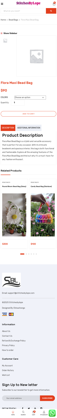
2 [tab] (26, 254)
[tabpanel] (14, 215)
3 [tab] (28, 254)
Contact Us (7, 336)
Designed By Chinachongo (13, 308)
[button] (54, 4)
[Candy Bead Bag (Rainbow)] (43, 214)
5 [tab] (33, 254)
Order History (8, 370)
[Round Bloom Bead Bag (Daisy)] (14, 214)
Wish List (6, 375)
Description (8, 128)
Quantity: (5, 102)
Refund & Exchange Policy (14, 341)
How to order (8, 350)
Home (3, 20)
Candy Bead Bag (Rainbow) (41, 186)
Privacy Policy (8, 345)
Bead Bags (13, 20)
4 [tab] (31, 254)
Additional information (28, 128)
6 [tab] (36, 254)
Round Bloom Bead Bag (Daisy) (14, 186)
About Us (6, 331)
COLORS (4, 97)
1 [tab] (22, 254)
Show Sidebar (10, 33)
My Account (7, 365)
